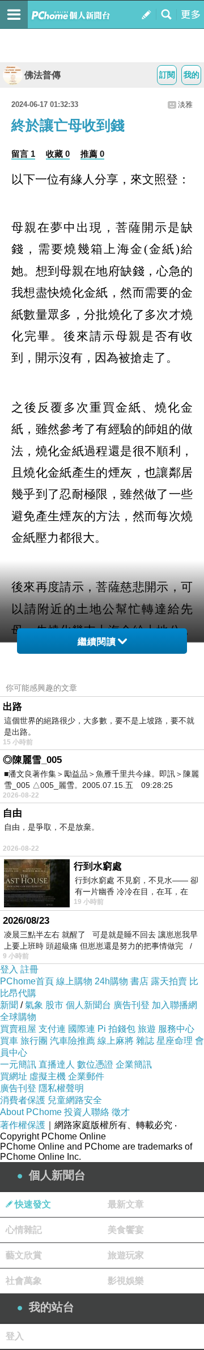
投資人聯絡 (86, 1112)
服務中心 (176, 1029)
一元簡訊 (18, 1064)
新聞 (9, 1005)
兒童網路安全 (75, 1100)
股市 (54, 1005)
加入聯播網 (174, 1005)
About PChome (31, 1112)
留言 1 (23, 153)
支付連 (52, 1029)
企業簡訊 (134, 1064)
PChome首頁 (27, 981)
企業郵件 (86, 1076)
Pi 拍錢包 (116, 1029)
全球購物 (18, 1017)
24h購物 (111, 981)
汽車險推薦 (72, 1040)
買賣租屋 (18, 1029)
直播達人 (57, 1064)
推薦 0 (92, 153)
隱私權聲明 (61, 1088)
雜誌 (145, 1040)
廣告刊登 (131, 1005)
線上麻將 (115, 1040)
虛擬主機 (47, 1076)
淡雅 (185, 104)
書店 (139, 981)
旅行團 (34, 1040)
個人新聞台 (88, 1005)
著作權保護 (22, 1125)
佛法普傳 (42, 75)
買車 (9, 1040)
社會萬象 (24, 1280)
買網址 (13, 1076)
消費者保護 (22, 1100)
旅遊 (147, 1029)
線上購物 (74, 981)
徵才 (121, 1112)
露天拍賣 (169, 981)
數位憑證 (95, 1064)
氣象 (34, 1005)
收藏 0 (58, 153)
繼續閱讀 (97, 641)
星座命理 (174, 1040)
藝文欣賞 (24, 1255)
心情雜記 (24, 1230)
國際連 (81, 1029)
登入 (9, 969)
